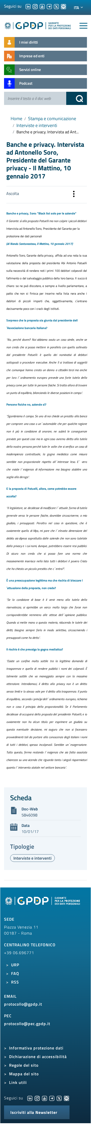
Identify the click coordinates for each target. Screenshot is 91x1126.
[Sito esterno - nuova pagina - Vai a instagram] (37, 1098)
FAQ (15, 973)
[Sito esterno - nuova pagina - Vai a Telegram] (51, 1098)
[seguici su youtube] (42, 6)
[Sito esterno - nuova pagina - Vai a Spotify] (66, 1098)
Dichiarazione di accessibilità (38, 1057)
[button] (74, 194)
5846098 (29, 815)
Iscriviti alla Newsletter (33, 1112)
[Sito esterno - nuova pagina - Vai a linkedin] (29, 1098)
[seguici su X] (56, 6)
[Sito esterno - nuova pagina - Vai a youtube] (44, 1098)
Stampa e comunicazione (52, 118)
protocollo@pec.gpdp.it (27, 1024)
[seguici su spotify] (63, 6)
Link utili (18, 1082)
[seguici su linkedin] (28, 6)
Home (16, 118)
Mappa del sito (24, 1074)
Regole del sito (23, 1065)
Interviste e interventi (36, 125)
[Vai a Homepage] (43, 904)
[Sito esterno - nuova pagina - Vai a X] (59, 1098)
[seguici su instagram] (35, 6)
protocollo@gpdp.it (23, 1004)
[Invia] (76, 98)
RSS (15, 982)
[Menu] (83, 26)
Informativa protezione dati (36, 1048)
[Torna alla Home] (38, 24)
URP (15, 965)
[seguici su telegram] (49, 6)
